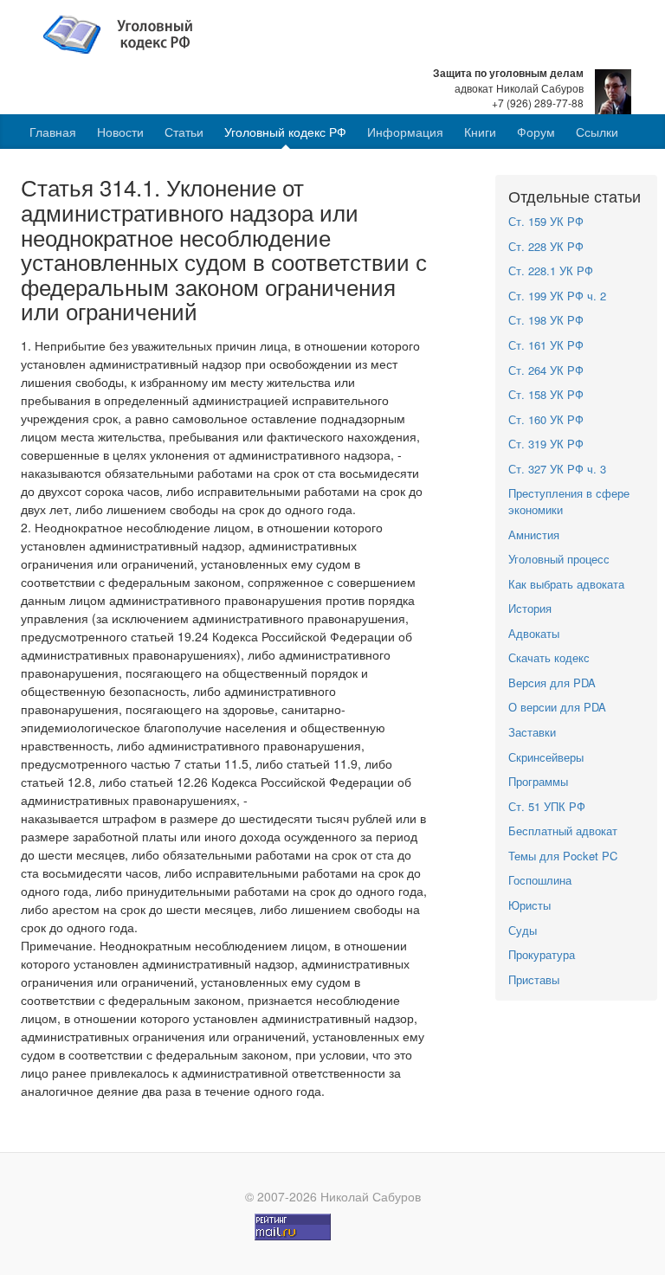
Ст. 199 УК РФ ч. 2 (557, 295)
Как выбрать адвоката (566, 584)
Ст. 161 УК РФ (546, 345)
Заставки (532, 732)
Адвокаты (533, 633)
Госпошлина (539, 880)
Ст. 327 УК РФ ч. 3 (557, 468)
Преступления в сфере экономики (568, 501)
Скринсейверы (546, 757)
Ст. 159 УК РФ (546, 221)
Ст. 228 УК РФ (546, 246)
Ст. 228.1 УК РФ (550, 270)
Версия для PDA (552, 682)
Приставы (533, 979)
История (530, 608)
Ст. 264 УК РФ (546, 370)
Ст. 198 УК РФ (546, 320)
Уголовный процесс (559, 559)
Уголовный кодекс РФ (285, 131)
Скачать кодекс (549, 657)
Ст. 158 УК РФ (546, 394)
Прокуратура (541, 954)
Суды (522, 930)
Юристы (529, 905)
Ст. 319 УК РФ (546, 443)
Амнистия (533, 534)
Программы (538, 781)
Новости (120, 131)
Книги (480, 131)
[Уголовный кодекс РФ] (127, 33)
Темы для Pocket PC (562, 855)
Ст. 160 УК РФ (546, 419)
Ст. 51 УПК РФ (546, 806)
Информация (405, 131)
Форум (536, 131)
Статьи (184, 131)
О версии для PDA (557, 707)
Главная (52, 131)
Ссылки (597, 131)
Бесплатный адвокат (562, 830)
